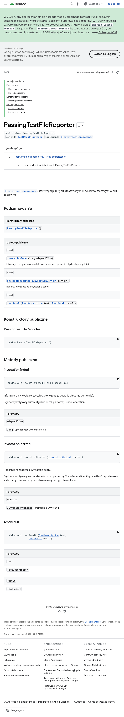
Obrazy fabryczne (13, 670)
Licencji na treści (93, 621)
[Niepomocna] (117, 72)
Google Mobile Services (96, 665)
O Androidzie (11, 701)
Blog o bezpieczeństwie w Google (61, 665)
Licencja (65, 701)
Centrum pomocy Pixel (95, 654)
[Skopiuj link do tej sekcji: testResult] (22, 522)
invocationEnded (17, 258)
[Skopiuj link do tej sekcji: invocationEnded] (32, 370)
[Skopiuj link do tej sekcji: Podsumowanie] (35, 209)
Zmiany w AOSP (107, 32)
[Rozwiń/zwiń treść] (24, 81)
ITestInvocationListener (77, 136)
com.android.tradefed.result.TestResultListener (41, 156)
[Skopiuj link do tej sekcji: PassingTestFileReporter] (43, 329)
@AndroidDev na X (53, 654)
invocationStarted (19, 280)
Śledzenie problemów (95, 675)
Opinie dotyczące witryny (101, 701)
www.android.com (93, 659)
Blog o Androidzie (53, 659)
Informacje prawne (48, 701)
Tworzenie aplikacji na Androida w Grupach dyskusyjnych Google (61, 679)
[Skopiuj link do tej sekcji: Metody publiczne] (40, 360)
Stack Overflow (92, 670)
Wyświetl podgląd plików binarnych (22, 665)
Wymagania (10, 654)
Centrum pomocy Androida (98, 649)
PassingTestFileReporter (23, 228)
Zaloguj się (114, 3)
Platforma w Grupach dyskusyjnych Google (62, 671)
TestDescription (32, 303)
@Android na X (51, 649)
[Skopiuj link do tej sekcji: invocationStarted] (34, 444)
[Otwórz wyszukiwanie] (71, 4)
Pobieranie (9, 659)
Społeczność (28, 701)
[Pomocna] (112, 72)
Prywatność (79, 701)
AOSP (6, 72)
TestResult (58, 303)
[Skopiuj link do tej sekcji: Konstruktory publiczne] (51, 320)
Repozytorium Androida (16, 649)
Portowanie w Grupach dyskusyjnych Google (55, 687)
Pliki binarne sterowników (16, 675)
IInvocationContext (44, 280)
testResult (14, 303)
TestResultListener (30, 136)
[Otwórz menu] (5, 4)
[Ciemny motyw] (118, 339)
